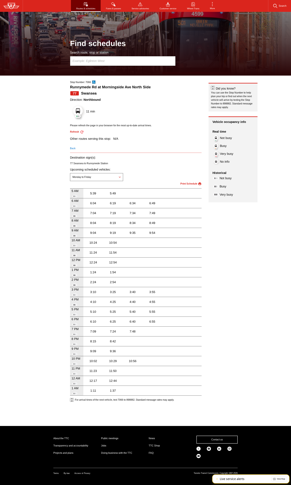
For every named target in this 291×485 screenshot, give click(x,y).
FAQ (151, 453)
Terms (56, 473)
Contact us (217, 439)
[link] (198, 448)
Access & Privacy (82, 473)
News (152, 438)
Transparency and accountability (70, 445)
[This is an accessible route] (93, 82)
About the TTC (61, 438)
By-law (67, 473)
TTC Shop (154, 445)
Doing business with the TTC (116, 453)
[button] (212, 6)
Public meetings (109, 438)
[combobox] (123, 61)
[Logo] (11, 6)
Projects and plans (63, 453)
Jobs (103, 445)
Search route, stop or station (89, 52)
